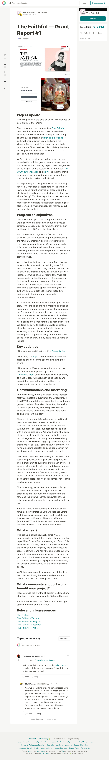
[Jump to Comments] (5, 65)
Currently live (58, 351)
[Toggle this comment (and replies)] (19, 660)
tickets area (60, 665)
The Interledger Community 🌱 (39, 739)
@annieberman (41, 660)
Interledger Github (55, 742)
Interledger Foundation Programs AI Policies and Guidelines (67, 745)
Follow (93, 18)
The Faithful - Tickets (28, 618)
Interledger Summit (25, 748)
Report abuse (51, 719)
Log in (85, 3)
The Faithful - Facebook (29, 624)
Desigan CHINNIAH (31, 656)
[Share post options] (5, 88)
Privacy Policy (74, 748)
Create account (98, 3)
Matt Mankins (28, 12)
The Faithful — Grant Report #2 (91, 35)
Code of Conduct (37, 719)
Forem (30, 751)
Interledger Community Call (43, 748)
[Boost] (5, 80)
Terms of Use (85, 748)
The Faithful (42, 12)
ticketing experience (52, 137)
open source (41, 751)
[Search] (10, 3)
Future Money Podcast (85, 742)
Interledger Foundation (22, 742)
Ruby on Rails (44, 753)
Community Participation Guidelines (33, 745)
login (35, 356)
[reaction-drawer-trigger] (5, 56)
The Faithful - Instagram (29, 621)
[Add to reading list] (5, 73)
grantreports (23, 39)
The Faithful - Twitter (27, 628)
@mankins (53, 660)
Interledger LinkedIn (39, 742)
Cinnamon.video (25, 374)
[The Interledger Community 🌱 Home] (4, 3)
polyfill (46, 172)
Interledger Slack (69, 742)
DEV (62, 751)
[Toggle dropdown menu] (68, 655)
